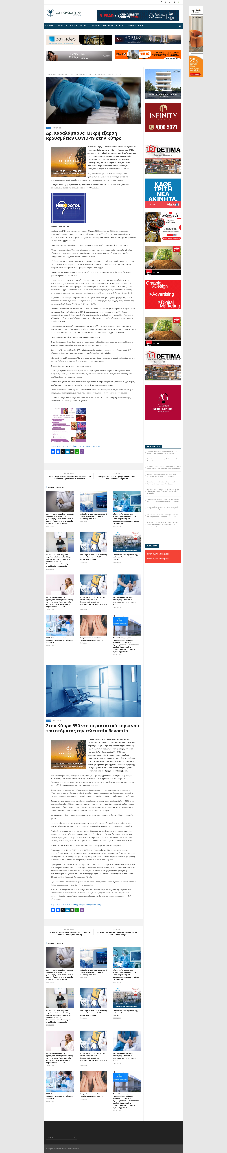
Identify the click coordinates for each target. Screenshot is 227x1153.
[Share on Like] (58, 451)
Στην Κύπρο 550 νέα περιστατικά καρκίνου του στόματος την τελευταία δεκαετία (70, 476)
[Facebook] (161, 2)
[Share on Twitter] (63, 451)
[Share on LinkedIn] (67, 451)
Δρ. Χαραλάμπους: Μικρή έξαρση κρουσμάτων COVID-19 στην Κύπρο (117, 932)
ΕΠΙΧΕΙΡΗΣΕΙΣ (61, 26)
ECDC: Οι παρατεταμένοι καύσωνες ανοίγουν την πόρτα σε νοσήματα (59, 640)
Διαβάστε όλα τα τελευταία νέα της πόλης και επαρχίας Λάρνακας (75, 446)
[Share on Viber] (82, 451)
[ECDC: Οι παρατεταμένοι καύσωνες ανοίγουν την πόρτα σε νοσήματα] (60, 625)
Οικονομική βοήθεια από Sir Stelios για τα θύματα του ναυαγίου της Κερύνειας (163, 500)
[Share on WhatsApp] (77, 451)
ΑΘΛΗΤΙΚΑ (84, 26)
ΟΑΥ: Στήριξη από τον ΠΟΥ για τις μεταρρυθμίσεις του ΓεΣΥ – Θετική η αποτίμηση (93, 557)
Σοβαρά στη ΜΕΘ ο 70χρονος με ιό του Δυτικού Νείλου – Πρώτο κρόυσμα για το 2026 (93, 516)
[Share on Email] (72, 451)
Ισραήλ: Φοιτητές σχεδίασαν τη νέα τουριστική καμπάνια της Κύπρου (162, 452)
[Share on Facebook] (53, 451)
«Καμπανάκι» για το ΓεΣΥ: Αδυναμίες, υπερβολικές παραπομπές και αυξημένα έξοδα (124, 600)
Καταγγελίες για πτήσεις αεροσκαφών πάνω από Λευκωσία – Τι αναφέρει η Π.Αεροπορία (162, 524)
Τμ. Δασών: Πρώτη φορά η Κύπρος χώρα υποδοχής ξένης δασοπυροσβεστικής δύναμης (163, 491)
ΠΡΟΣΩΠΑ (120, 26)
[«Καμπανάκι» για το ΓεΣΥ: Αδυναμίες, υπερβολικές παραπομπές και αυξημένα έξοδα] (127, 584)
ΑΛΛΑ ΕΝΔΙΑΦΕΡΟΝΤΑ (137, 26)
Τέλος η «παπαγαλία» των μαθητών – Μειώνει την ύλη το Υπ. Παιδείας (162, 475)
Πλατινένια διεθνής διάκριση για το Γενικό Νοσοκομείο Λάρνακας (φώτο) (126, 557)
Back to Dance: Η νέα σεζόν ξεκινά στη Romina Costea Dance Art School (163, 483)
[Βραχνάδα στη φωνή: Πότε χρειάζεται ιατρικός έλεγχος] (93, 625)
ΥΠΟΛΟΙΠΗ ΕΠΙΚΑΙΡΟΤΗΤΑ (102, 26)
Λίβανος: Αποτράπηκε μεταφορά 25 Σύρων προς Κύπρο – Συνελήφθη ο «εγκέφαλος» (164, 467)
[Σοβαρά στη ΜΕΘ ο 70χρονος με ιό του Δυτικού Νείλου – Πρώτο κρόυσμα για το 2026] (93, 501)
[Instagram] (174, 2)
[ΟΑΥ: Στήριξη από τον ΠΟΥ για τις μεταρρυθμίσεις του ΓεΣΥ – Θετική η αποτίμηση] (93, 542)
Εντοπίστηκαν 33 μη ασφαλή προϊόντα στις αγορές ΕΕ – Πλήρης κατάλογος (162, 516)
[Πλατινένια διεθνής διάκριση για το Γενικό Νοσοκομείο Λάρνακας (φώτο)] (127, 542)
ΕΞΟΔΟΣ (73, 26)
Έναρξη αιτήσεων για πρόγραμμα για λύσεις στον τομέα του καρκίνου (117, 476)
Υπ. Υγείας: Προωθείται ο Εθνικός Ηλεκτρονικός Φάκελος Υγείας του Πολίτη (70, 932)
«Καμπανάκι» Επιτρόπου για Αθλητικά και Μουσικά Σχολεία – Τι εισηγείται (162, 508)
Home (48, 74)
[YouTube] (165, 2)
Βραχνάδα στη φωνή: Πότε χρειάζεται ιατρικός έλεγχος (92, 639)
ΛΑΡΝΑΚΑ (49, 26)
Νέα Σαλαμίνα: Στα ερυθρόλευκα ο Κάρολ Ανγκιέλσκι (164, 460)
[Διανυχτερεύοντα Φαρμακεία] (179, 2)
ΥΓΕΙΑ (71, 74)
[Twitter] (170, 2)
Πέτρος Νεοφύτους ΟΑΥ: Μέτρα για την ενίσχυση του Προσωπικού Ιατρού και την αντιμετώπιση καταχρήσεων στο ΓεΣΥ (93, 602)
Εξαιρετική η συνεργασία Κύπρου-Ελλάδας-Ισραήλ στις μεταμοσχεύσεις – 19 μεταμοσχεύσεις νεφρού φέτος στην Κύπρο (126, 518)
